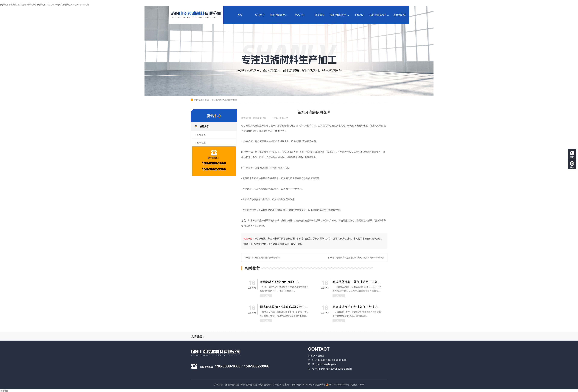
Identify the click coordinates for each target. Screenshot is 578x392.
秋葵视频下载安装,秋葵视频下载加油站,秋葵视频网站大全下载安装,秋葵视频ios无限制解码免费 (44, 4)
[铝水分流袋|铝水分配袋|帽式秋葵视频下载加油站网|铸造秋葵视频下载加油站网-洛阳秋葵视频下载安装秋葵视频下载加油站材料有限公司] (197, 15)
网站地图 (4, 390)
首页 (207, 99)
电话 (572, 156)
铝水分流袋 (305, 151)
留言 (572, 167)
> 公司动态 (200, 142)
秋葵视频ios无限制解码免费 (224, 99)
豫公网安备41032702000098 (330, 384)
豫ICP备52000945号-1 (303, 384)
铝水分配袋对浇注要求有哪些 (266, 257)
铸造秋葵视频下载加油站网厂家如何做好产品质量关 (360, 257)
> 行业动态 (200, 134)
